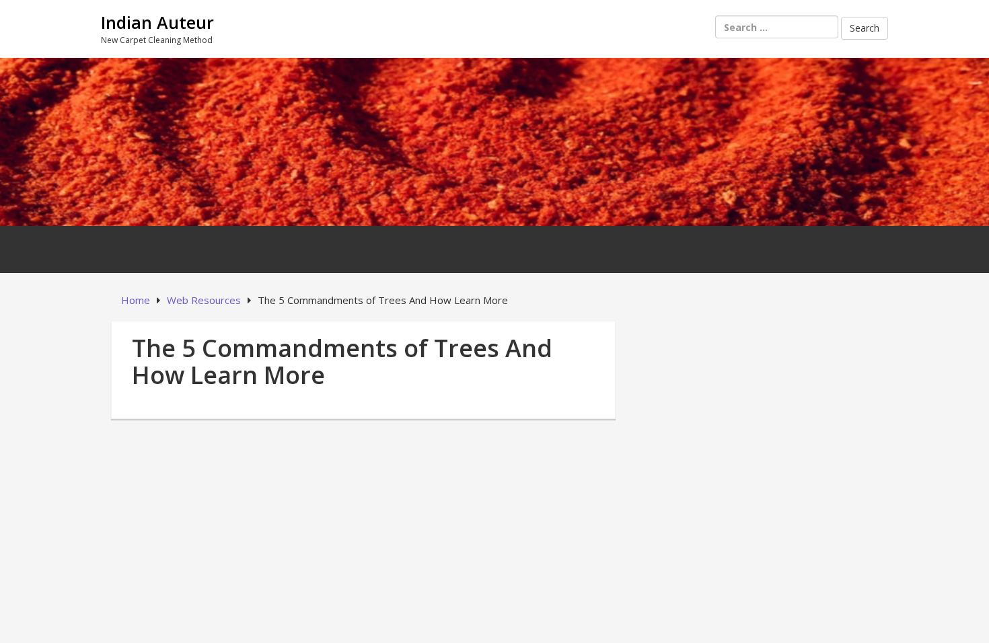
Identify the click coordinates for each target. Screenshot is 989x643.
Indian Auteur (157, 22)
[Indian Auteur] (494, 140)
